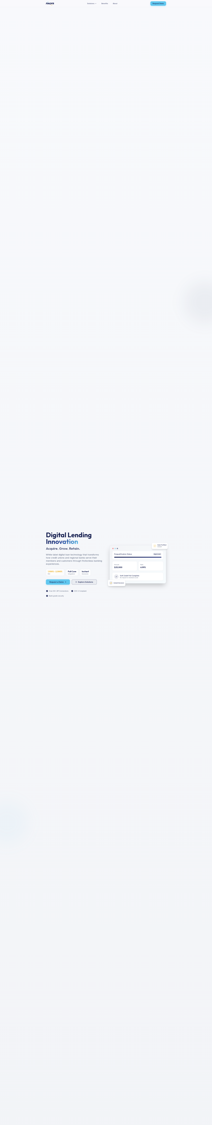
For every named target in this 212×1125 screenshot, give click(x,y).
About (115, 3)
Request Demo (158, 3)
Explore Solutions (85, 582)
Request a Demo (56, 582)
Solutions (90, 3)
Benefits (104, 3)
